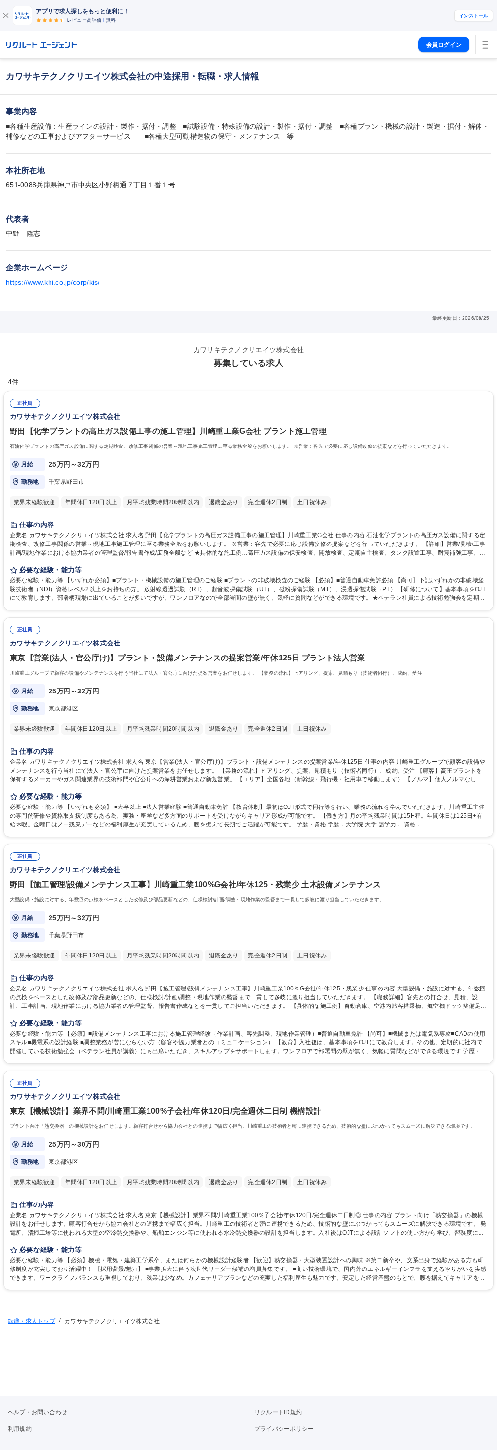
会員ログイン (444, 44)
